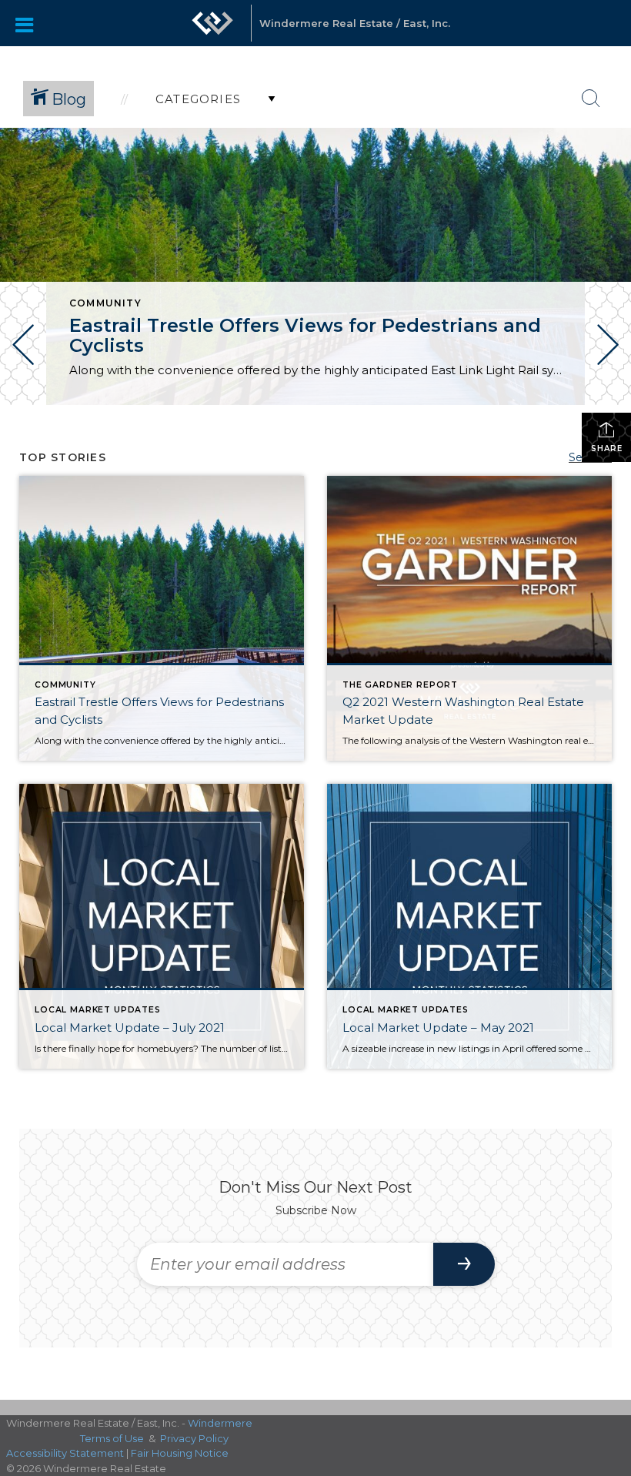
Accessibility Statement (65, 1453)
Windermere (220, 1423)
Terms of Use (112, 1438)
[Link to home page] (212, 31)
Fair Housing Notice (180, 1453)
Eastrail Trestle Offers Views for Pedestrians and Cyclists (305, 335)
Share (607, 448)
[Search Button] (591, 98)
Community (105, 303)
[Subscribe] (464, 1264)
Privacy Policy (194, 1438)
